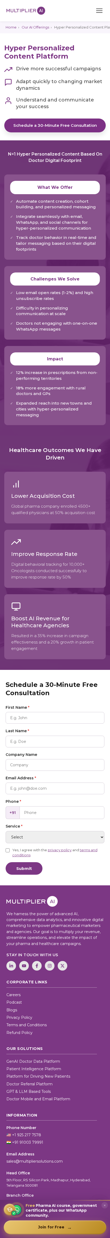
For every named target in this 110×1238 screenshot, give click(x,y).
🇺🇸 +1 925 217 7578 (23, 1135)
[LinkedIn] (11, 966)
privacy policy (60, 850)
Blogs (11, 1010)
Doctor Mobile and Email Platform (38, 1099)
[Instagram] (49, 966)
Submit (24, 868)
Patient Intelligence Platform (33, 1068)
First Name (17, 707)
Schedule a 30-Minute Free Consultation (55, 125)
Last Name (17, 730)
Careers (13, 994)
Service (14, 826)
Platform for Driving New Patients (38, 1076)
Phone (13, 801)
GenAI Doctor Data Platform (33, 1061)
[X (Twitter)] (62, 966)
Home (11, 27)
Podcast (14, 1002)
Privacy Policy (19, 1017)
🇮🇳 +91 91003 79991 (24, 1142)
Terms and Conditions (26, 1025)
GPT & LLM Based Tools (28, 1091)
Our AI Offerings (35, 27)
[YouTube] (24, 966)
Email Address (21, 778)
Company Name (21, 754)
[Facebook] (37, 966)
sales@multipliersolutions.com (34, 1161)
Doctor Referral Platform (29, 1084)
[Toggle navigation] (99, 10)
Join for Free (55, 1227)
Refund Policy (19, 1032)
